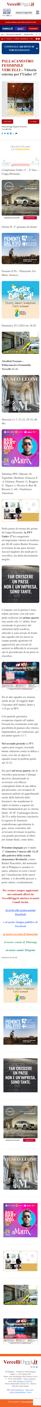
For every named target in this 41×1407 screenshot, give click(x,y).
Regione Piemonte (30, 34)
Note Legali (29, 1390)
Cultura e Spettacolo (21, 39)
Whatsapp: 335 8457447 (25, 1381)
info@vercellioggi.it (17, 1390)
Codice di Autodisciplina (17, 1392)
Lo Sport (33, 121)
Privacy (29, 1392)
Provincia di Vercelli (13, 34)
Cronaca (9, 39)
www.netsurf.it (27, 1402)
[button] (36, 34)
